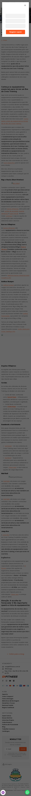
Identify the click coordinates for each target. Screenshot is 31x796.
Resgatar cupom (15, 32)
